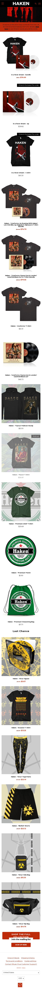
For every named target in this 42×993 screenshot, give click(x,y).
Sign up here (21, 945)
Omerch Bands (13, 958)
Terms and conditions (14, 961)
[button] (2, 3)
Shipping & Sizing (28, 958)
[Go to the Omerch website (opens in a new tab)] (21, 986)
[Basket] (39, 3)
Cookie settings (30, 961)
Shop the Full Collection (21, 935)
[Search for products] (36, 3)
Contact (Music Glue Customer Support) (21, 964)
